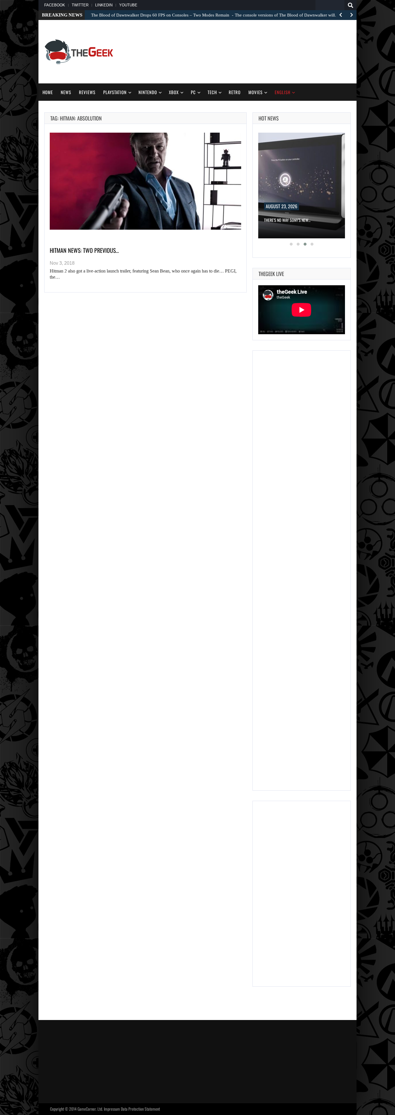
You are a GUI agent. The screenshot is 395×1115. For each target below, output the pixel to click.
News (66, 92)
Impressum (112, 1109)
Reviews (87, 92)
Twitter (80, 5)
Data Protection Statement (140, 1109)
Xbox (174, 92)
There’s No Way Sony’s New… (287, 220)
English (282, 92)
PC (193, 92)
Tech (212, 92)
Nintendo (148, 92)
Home (48, 92)
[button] (291, 244)
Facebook (54, 5)
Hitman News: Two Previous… (84, 250)
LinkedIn (103, 5)
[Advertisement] (245, 51)
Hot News (269, 118)
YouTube (128, 5)
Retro (235, 92)
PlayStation (115, 92)
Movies (255, 92)
